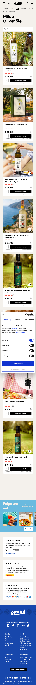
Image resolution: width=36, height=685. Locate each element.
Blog (6, 657)
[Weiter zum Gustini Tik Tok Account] (28, 625)
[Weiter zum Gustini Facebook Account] (13, 625)
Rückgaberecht (25, 641)
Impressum (20, 332)
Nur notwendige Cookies (18, 369)
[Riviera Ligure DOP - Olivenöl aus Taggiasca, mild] (18, 216)
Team (7, 639)
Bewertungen (9, 643)
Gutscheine (24, 661)
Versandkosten (25, 637)
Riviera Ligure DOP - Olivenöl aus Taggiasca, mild (17, 236)
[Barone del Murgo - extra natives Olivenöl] (18, 437)
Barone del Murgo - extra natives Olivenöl (17, 458)
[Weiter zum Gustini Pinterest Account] (18, 625)
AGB (4, 684)
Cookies (14, 328)
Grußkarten (24, 663)
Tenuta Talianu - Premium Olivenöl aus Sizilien (17, 70)
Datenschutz (16, 684)
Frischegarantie (25, 643)
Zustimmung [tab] (6, 320)
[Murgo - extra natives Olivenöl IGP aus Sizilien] (18, 271)
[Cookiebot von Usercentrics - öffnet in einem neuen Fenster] (26, 314)
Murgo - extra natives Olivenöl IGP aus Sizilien (17, 292)
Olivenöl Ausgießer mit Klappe (16, 401)
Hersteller (8, 659)
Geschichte (9, 637)
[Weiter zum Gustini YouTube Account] (23, 625)
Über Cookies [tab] (29, 320)
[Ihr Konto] (27, 3)
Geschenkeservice (26, 657)
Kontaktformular (10, 554)
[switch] (31, 345)
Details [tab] (17, 320)
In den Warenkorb (20, 80)
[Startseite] (3, 11)
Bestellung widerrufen (18, 669)
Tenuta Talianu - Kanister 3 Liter (16, 124)
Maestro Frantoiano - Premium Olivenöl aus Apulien (16, 181)
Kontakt (22, 647)
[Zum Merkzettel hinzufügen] (29, 63)
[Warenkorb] (32, 3)
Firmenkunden (25, 659)
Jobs (6, 641)
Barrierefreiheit (25, 645)
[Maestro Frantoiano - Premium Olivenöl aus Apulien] (18, 160)
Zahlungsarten (25, 639)
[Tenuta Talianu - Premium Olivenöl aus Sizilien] (18, 49)
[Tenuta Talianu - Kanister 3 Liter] (18, 105)
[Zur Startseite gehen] (18, 3)
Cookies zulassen (18, 363)
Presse (7, 661)
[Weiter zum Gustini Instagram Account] (8, 625)
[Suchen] (9, 3)
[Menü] (4, 3)
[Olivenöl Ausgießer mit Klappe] (18, 382)
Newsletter (24, 649)
